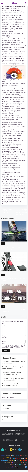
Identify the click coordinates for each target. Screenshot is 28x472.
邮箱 (4, 341)
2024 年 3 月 (5, 408)
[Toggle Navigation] (2, 3)
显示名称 (5, 337)
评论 (4, 325)
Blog (3, 243)
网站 (3, 344)
